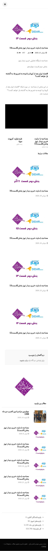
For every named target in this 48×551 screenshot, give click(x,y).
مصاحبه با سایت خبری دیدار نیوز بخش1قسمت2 (16, 429)
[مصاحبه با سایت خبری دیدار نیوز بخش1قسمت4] (40, 465)
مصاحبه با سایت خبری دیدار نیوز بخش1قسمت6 (16, 494)
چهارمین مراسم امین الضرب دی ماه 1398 (15, 413)
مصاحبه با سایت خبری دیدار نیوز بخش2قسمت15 (41, 142)
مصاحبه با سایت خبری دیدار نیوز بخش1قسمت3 (16, 445)
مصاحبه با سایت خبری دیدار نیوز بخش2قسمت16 (29, 191)
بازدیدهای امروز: (35, 521)
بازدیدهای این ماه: (34, 525)
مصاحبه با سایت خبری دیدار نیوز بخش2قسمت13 (29, 285)
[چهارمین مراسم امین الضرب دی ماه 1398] (40, 416)
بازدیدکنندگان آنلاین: (34, 517)
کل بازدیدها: (36, 528)
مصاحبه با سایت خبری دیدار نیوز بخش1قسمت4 (16, 461)
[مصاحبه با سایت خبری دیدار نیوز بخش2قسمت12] (26, 314)
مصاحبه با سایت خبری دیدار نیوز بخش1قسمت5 (16, 478)
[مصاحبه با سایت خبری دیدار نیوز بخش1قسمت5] (40, 481)
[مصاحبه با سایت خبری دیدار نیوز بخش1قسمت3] (40, 449)
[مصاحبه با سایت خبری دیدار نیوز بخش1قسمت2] (40, 433)
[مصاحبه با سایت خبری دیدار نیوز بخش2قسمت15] (26, 219)
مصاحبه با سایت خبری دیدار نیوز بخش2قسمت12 (29, 333)
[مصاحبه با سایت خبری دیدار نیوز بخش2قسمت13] (26, 266)
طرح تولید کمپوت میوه (15, 141)
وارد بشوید (24, 360)
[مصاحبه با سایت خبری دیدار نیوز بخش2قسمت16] (26, 172)
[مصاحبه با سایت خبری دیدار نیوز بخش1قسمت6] (40, 497)
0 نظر (29, 52)
